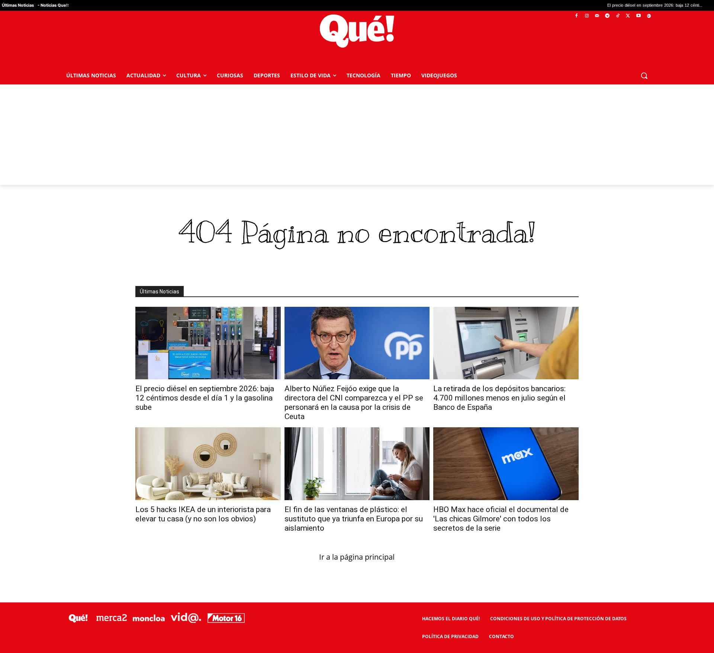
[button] (644, 75)
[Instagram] (586, 16)
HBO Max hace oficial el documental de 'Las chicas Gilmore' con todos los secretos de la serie (501, 519)
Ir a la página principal (357, 557)
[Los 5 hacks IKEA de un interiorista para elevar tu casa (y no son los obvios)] (208, 463)
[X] (628, 16)
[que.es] (357, 31)
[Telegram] (607, 16)
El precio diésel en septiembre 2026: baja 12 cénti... (618, 5)
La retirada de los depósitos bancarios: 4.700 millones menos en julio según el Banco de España (499, 398)
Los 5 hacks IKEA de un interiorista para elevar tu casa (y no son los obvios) (203, 514)
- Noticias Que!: (53, 5)
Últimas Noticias (18, 5)
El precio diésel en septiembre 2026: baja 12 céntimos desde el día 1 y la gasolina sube (204, 398)
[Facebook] (576, 16)
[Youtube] (638, 16)
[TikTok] (618, 16)
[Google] (648, 16)
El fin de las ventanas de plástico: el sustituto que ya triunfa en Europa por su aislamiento (353, 519)
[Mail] (597, 16)
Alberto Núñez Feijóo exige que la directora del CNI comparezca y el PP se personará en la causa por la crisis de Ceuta (353, 402)
